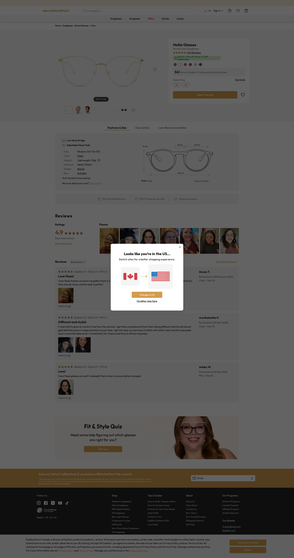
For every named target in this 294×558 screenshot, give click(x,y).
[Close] (180, 247)
